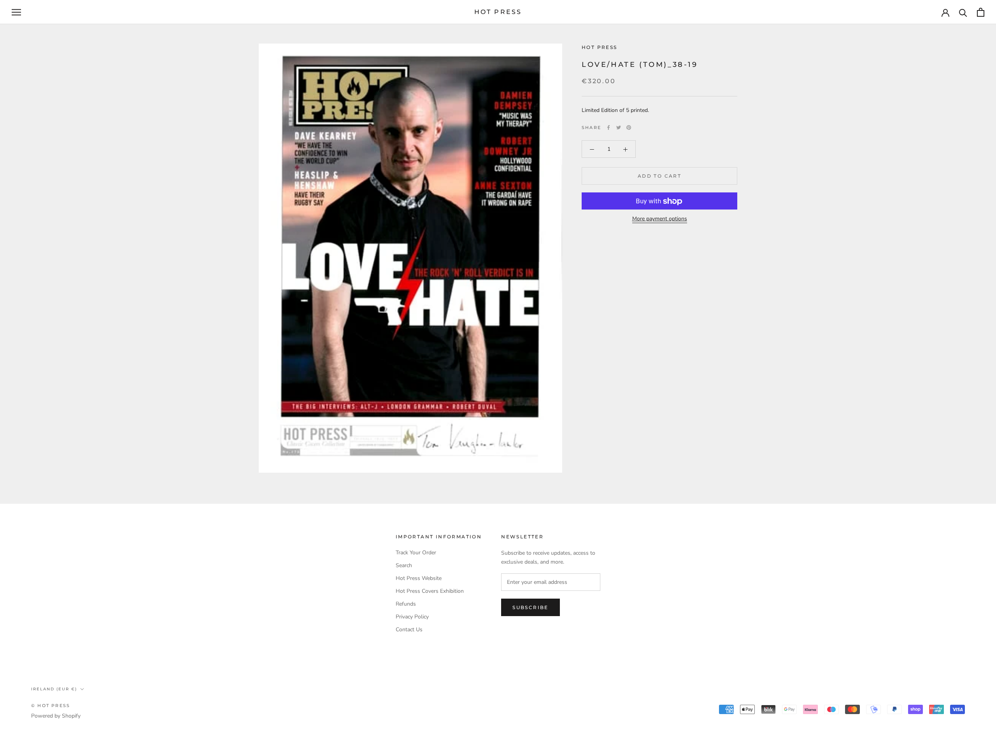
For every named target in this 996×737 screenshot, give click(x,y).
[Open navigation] (16, 12)
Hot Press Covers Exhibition (430, 591)
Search (404, 565)
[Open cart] (980, 12)
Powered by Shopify (56, 716)
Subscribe (530, 607)
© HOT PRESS (50, 705)
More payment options (659, 219)
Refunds (406, 604)
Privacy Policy (412, 616)
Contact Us (409, 629)
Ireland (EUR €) (54, 689)
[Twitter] (618, 127)
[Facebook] (608, 127)
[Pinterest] (628, 127)
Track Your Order (416, 552)
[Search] (963, 12)
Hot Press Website (419, 578)
